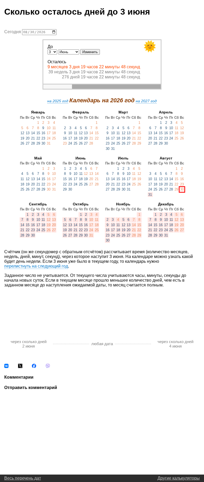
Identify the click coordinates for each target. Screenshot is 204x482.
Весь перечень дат (22, 478)
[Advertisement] (102, 308)
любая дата (102, 343)
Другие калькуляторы (179, 478)
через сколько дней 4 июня (175, 343)
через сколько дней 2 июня (28, 343)
